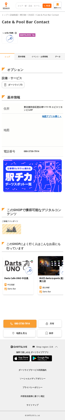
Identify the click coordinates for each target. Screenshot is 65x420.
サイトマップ (32, 405)
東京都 (23, 14)
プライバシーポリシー (32, 387)
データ (57, 56)
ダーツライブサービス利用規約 (32, 370)
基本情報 (21, 56)
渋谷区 (31, 14)
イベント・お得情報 (40, 56)
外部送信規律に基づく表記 (32, 396)
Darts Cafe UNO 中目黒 (16, 278)
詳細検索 (14, 14)
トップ (5, 14)
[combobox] (30, 6)
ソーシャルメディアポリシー (33, 378)
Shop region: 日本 (44, 346)
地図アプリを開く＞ (52, 116)
